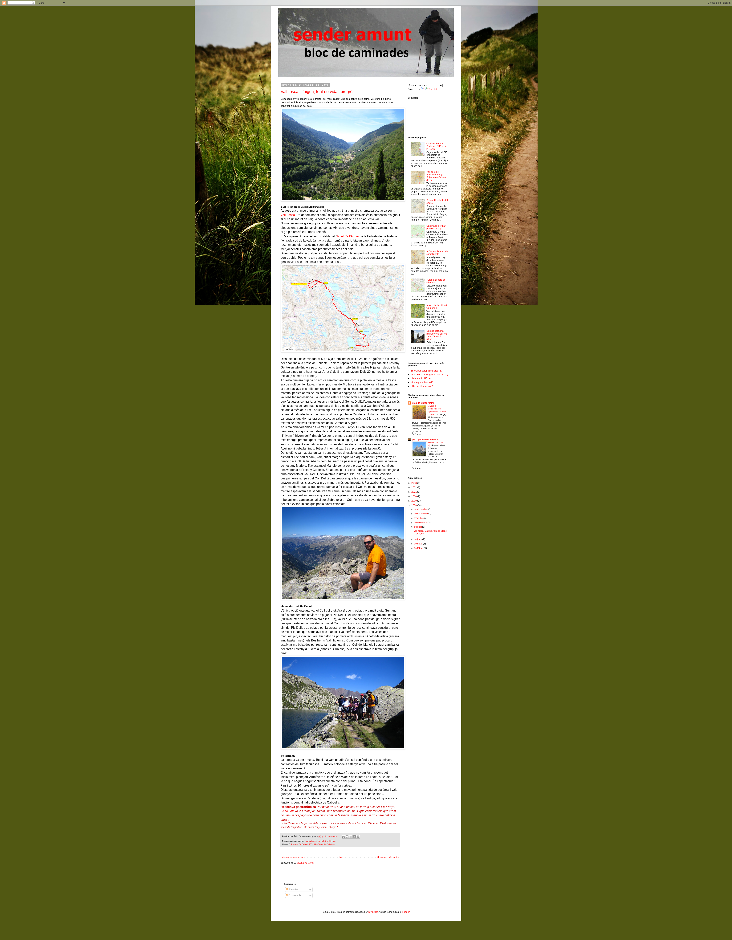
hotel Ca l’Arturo (348, 236)
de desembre (421, 509)
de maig (418, 543)
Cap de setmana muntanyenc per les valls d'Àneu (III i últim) (436, 335)
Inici (341, 857)
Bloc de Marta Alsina (423, 403)
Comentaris (294, 895)
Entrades (293, 889)
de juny (418, 539)
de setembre (421, 522)
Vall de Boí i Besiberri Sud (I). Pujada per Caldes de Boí (436, 176)
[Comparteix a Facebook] (354, 837)
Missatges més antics (388, 857)
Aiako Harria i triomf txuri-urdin (436, 306)
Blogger (405, 912)
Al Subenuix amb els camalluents (437, 252)
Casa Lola (288, 811)
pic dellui (322, 841)
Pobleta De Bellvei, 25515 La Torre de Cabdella (313, 844)
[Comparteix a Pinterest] (358, 837)
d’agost (418, 527)
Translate (433, 89)
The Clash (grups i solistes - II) (426, 370)
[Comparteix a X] (351, 837)
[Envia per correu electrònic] (343, 837)
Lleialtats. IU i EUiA (421, 378)
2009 (414, 500)
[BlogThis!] (347, 837)
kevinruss (373, 912)
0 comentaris (331, 836)
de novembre (421, 513)
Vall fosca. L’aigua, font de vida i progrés (318, 91)
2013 (414, 483)
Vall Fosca (288, 215)
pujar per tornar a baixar (425, 439)
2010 (414, 496)
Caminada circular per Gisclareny (435, 227)
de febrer (419, 548)
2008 (414, 505)
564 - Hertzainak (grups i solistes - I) (429, 374)
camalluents (311, 841)
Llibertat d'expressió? (422, 386)
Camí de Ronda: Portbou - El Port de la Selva (436, 146)
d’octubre (419, 518)
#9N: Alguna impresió (422, 382)
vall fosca (331, 841)
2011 (414, 491)
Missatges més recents (293, 857)
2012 (414, 487)
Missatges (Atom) (305, 862)
